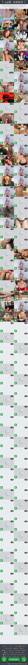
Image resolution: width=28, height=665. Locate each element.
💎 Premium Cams (7, 656)
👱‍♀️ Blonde (4, 650)
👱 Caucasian (22, 646)
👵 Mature (16, 648)
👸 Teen (22, 648)
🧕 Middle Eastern (8, 648)
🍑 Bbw (24, 650)
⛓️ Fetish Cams (15, 656)
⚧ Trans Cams (21, 654)
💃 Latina (16, 646)
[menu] (4, 659)
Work (13, 663)
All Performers (21, 663)
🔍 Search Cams (21, 661)
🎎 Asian (5, 646)
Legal (26, 663)
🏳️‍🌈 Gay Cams (14, 654)
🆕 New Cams (6, 654)
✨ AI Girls (23, 656)
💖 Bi (23, 652)
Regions (9, 663)
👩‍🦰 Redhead (18, 650)
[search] (24, 659)
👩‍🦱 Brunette (11, 650)
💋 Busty (12, 652)
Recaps (16, 663)
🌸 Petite (6, 652)
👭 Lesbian (17, 652)
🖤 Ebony (10, 646)
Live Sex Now (14, 659)
